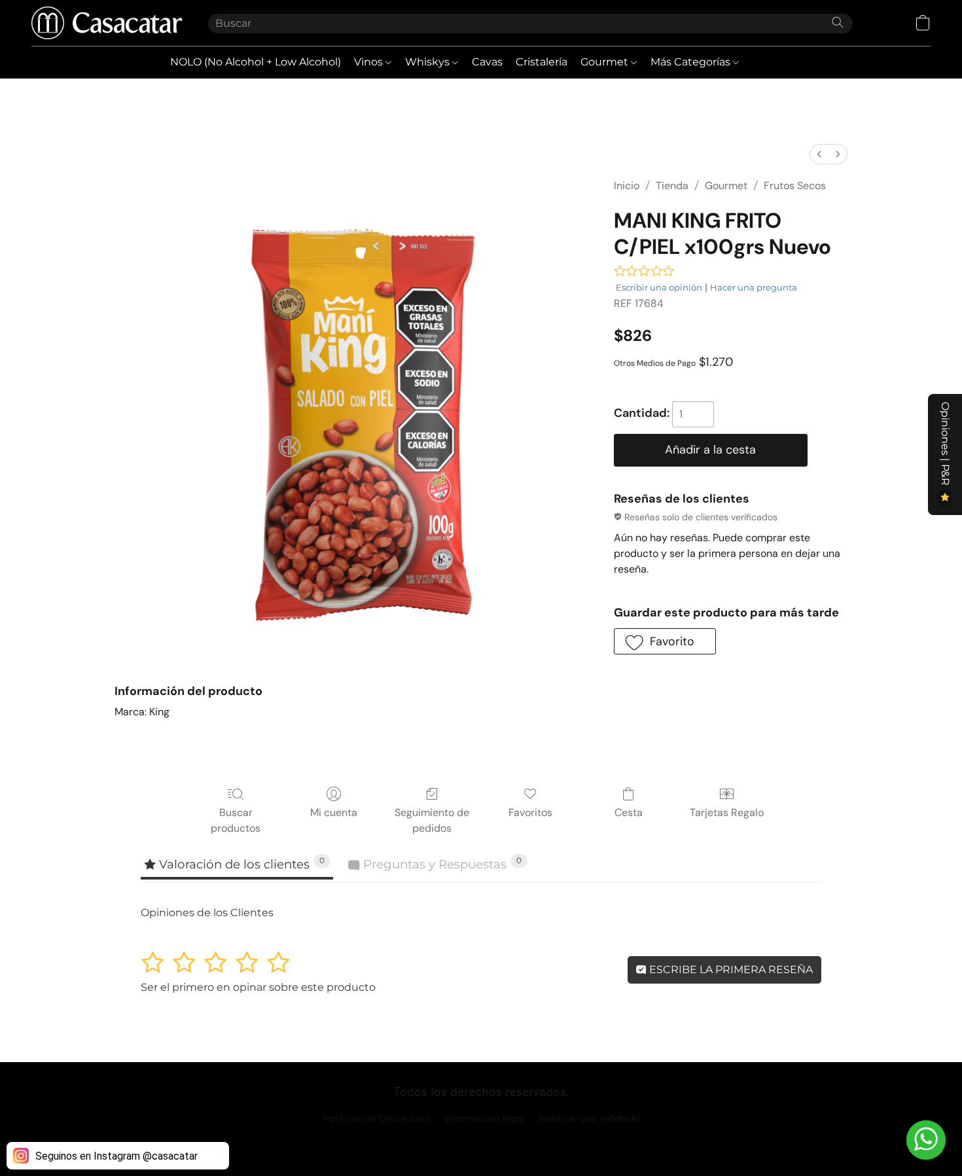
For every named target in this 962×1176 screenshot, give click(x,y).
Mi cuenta (333, 812)
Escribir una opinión (659, 287)
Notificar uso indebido (588, 1118)
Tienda (672, 185)
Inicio (626, 185)
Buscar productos (235, 820)
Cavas (487, 62)
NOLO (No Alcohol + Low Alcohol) (255, 62)
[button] (106, 23)
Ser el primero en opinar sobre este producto (258, 987)
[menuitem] (819, 154)
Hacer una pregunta (753, 287)
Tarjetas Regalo (727, 812)
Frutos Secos (795, 185)
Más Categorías (691, 62)
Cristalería (541, 62)
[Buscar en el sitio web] (837, 22)
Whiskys (428, 62)
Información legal (484, 1118)
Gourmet (605, 62)
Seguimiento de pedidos (432, 820)
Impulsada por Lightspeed (481, 1141)
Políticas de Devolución (377, 1118)
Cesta (629, 812)
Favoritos (530, 812)
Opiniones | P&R (945, 445)
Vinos (369, 62)
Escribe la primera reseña (730, 969)
